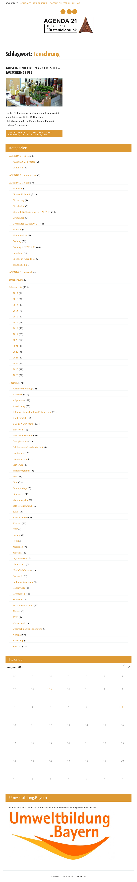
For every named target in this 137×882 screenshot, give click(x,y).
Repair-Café (19, 587)
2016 (10, 132)
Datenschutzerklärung (65, 3)
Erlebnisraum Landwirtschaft (28, 447)
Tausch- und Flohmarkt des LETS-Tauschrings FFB (33, 70)
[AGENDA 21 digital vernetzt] (68, 32)
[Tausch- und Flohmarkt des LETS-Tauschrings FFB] (34, 105)
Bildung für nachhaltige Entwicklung (32, 412)
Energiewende (20, 441)
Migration (18, 546)
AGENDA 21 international (23, 175)
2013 (15, 299)
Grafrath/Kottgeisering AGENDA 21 (32, 211)
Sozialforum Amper (23, 605)
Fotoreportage (20, 488)
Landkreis (18, 167)
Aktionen (18, 394)
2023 (15, 357)
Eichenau (18, 188)
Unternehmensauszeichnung (27, 628)
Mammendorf (20, 235)
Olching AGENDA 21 (24, 247)
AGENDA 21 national (20, 272)
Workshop (18, 640)
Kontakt (25, 3)
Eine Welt (18, 429)
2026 (15, 375)
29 (50, 689)
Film (15, 482)
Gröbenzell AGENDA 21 (26, 223)
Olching (17, 241)
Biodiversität (19, 417)
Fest (15, 476)
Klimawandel (20, 517)
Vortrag (17, 634)
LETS (45, 134)
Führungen (18, 494)
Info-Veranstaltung (22, 505)
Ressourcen (19, 593)
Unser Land (19, 622)
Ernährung (18, 453)
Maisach (17, 229)
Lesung (17, 535)
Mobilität (17, 552)
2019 (15, 334)
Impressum (40, 3)
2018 (15, 328)
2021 (15, 345)
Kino (15, 511)
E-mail (69, 12)
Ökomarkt (18, 576)
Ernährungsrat (20, 458)
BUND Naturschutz (23, 423)
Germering (18, 200)
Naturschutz (19, 564)
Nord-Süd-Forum (22, 570)
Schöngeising (20, 264)
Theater (17, 611)
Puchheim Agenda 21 (24, 258)
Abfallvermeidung (22, 388)
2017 (15, 322)
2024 (15, 363)
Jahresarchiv (15, 287)
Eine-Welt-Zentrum (23, 435)
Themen (13, 382)
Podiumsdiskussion (23, 581)
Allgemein (13, 134)
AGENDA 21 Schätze (43, 132)
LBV (15, 529)
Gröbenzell (18, 217)
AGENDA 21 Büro (23, 132)
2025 (15, 369)
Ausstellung (19, 406)
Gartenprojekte (20, 499)
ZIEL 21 (17, 646)
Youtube (62, 11)
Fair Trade (18, 464)
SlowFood (18, 599)
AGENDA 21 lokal (19, 182)
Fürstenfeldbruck (31, 134)
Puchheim (18, 252)
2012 (15, 293)
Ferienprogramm (21, 470)
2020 (15, 340)
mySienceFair (20, 558)
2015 (15, 310)
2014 (15, 304)
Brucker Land (16, 279)
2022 (15, 351)
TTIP (15, 617)
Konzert (17, 523)
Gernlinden (19, 206)
